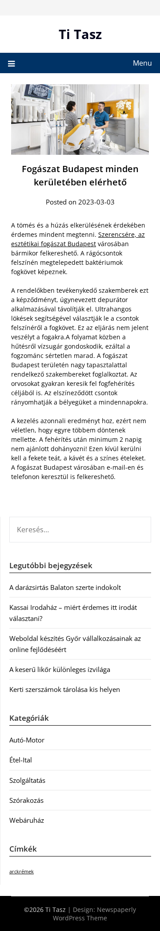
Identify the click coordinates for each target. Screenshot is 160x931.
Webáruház (26, 820)
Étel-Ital (20, 759)
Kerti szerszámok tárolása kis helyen (64, 689)
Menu (142, 63)
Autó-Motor (26, 739)
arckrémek (21, 871)
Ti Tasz (80, 34)
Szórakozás (26, 800)
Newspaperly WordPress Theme (94, 913)
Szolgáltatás (27, 780)
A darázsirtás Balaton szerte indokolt (65, 587)
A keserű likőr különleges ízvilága (59, 669)
